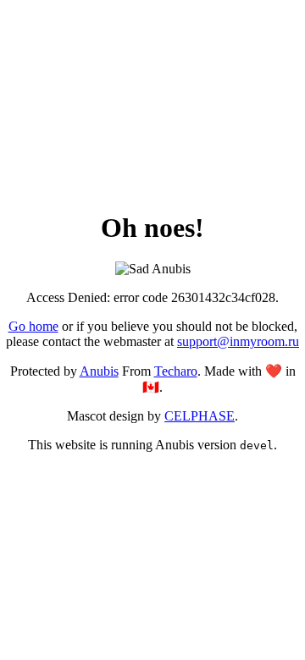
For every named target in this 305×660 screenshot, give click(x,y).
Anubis (99, 371)
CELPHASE (199, 416)
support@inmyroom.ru (238, 341)
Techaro (175, 371)
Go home (33, 326)
